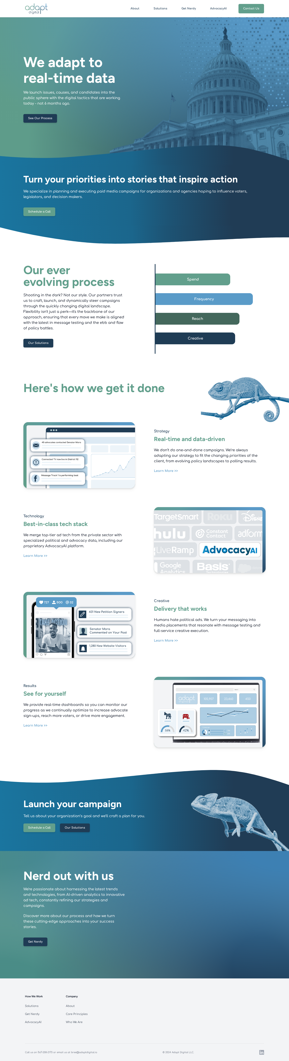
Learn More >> (166, 471)
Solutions (160, 8)
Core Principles (77, 1014)
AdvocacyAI (218, 8)
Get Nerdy (188, 8)
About (135, 8)
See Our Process (40, 118)
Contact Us (251, 8)
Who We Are (74, 1022)
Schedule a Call (39, 211)
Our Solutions (38, 343)
